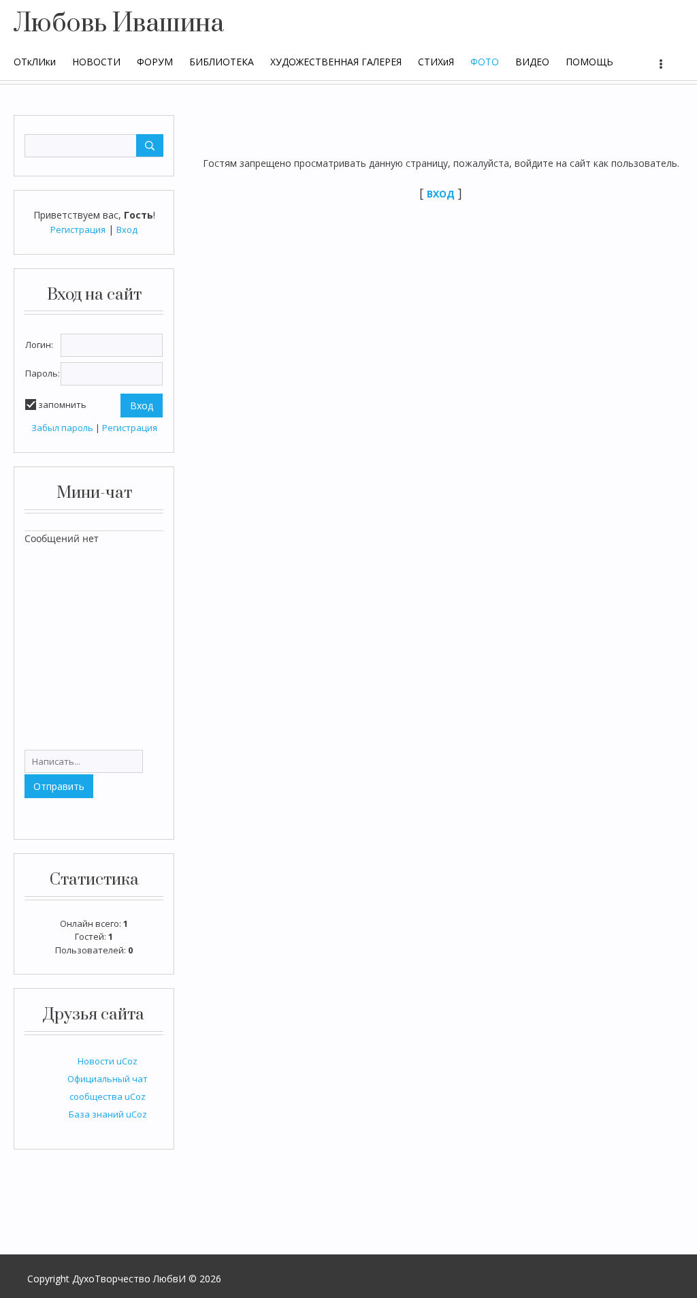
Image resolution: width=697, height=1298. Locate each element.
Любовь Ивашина (119, 23)
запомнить (62, 404)
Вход (126, 229)
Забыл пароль (62, 428)
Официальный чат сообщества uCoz (107, 1088)
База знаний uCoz (108, 1114)
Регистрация (78, 229)
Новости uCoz (107, 1061)
